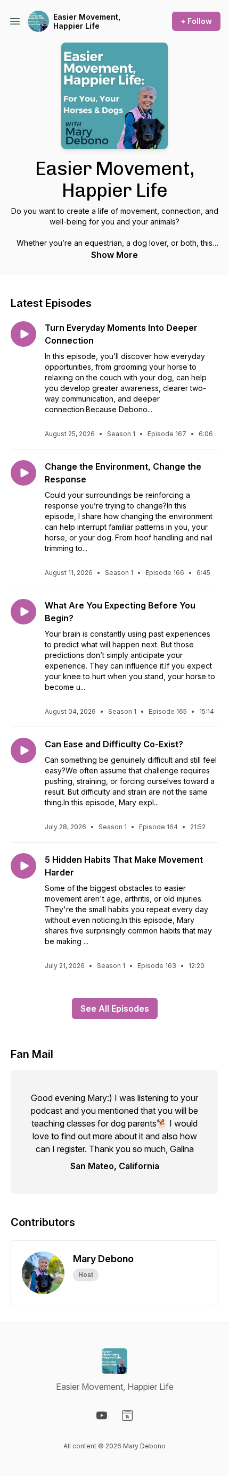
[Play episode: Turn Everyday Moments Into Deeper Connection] (23, 334)
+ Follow (196, 21)
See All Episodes (114, 1008)
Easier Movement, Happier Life (86, 21)
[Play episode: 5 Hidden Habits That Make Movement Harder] (23, 866)
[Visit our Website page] (127, 1415)
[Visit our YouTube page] (101, 1415)
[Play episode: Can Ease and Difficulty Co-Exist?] (23, 750)
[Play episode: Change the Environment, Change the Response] (23, 473)
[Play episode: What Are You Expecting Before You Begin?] (23, 611)
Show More (114, 254)
